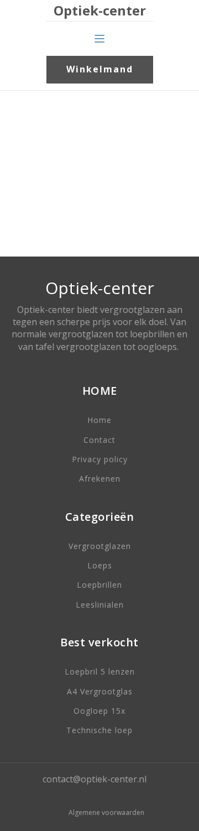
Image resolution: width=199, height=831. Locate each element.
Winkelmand (99, 69)
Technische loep (99, 730)
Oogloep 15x (99, 711)
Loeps (99, 565)
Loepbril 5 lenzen (100, 671)
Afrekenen (100, 478)
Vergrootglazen (100, 546)
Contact (99, 440)
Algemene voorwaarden (106, 812)
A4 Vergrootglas (100, 691)
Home (99, 420)
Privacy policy (100, 459)
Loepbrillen (99, 585)
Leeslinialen (100, 604)
